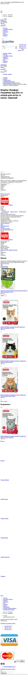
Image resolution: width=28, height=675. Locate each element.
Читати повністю (5, 223)
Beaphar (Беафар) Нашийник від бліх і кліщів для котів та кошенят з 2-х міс (13, 327)
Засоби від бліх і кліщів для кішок (9, 250)
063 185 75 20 (22, 44)
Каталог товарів (7, 53)
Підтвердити (3, 184)
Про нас (5, 28)
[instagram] (1, 664)
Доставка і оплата (8, 29)
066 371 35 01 (22, 46)
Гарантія (5, 30)
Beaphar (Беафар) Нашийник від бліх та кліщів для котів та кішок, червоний (13, 437)
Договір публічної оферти (9, 608)
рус (1, 12)
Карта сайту (6, 607)
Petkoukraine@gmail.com (9, 666)
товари (5, 401)
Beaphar (11, 205)
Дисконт (5, 34)
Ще (1, 265)
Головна (5, 77)
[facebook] (4, 664)
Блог (4, 33)
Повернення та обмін (8, 609)
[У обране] (1, 191)
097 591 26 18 (22, 48)
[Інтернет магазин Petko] (8, 43)
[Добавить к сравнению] (1, 298)
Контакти (5, 32)
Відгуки (5, 35)
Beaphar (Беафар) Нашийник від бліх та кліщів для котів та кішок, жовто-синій (13, 395)
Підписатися (4, 620)
